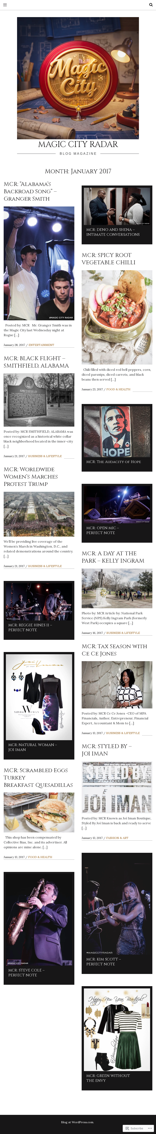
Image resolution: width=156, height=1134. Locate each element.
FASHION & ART (117, 838)
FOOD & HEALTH (118, 389)
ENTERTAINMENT (41, 345)
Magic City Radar (78, 144)
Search (149, 4)
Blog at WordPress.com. (77, 1122)
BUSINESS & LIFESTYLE (45, 456)
